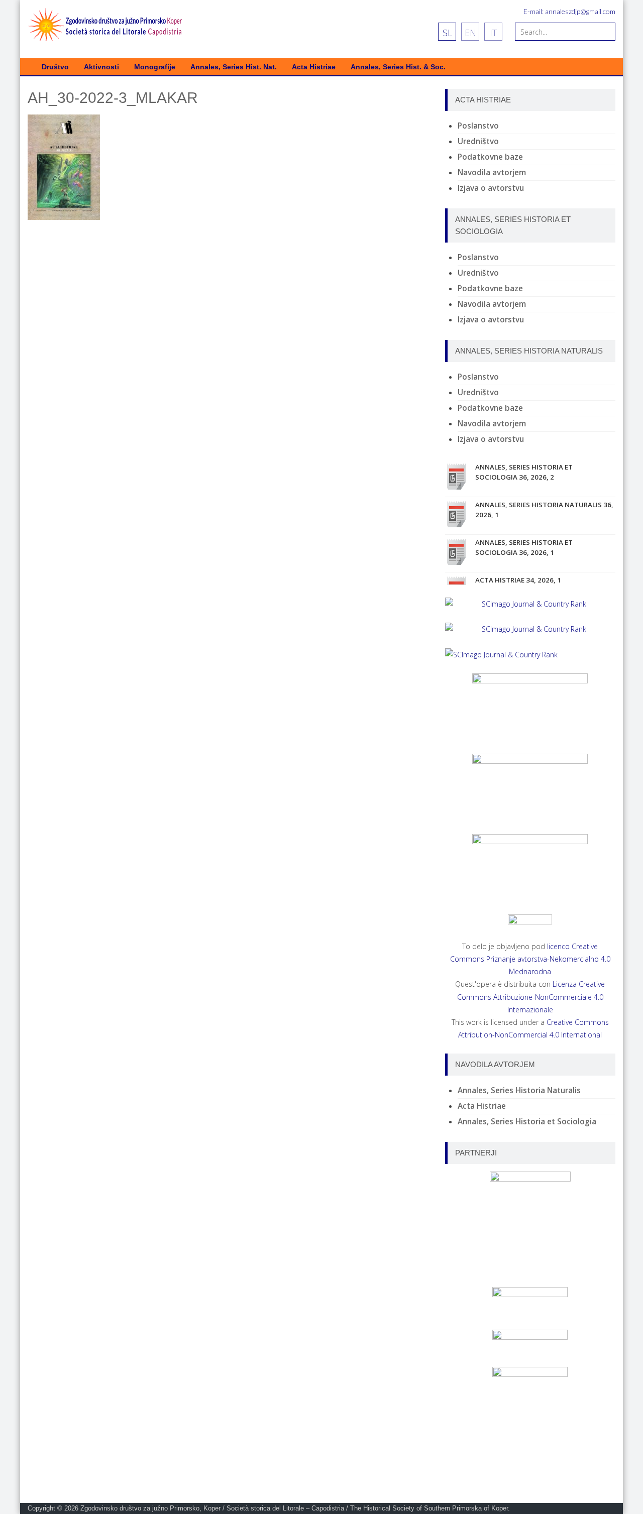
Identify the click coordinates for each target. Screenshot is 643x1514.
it (493, 33)
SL (447, 33)
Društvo (55, 67)
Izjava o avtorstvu (491, 188)
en (470, 33)
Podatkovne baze (490, 157)
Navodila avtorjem (492, 172)
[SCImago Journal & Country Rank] (530, 604)
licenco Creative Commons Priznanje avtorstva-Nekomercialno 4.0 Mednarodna (530, 959)
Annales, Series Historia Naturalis (519, 1090)
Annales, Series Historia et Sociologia (527, 1121)
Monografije (154, 67)
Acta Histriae (314, 67)
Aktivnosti (101, 67)
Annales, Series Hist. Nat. (233, 67)
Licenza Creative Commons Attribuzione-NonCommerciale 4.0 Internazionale (531, 996)
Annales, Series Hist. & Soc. (398, 67)
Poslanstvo (478, 126)
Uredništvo (478, 141)
